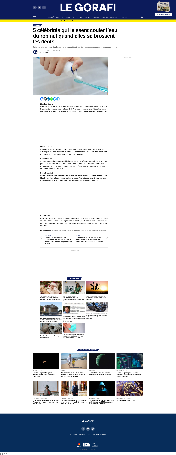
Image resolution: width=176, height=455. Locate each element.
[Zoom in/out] (6, 453)
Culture (88, 17)
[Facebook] (42, 99)
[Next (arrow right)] (2, 454)
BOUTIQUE (124, 17)
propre (95, 231)
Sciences (97, 17)
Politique (59, 17)
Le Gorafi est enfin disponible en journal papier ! (88, 21)
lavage (83, 231)
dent (69, 231)
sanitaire (103, 231)
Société (51, 17)
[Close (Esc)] (0, 453)
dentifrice (76, 231)
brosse (55, 231)
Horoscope (114, 17)
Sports (105, 17)
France (79, 17)
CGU (89, 434)
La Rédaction (45, 52)
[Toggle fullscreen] (4, 453)
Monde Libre (70, 17)
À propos (73, 434)
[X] (45, 99)
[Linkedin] (48, 99)
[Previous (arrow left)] (0, 454)
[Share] (2, 453)
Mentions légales (99, 434)
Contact (82, 434)
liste (89, 231)
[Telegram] (58, 99)
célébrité (62, 231)
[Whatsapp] (51, 99)
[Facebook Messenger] (54, 99)
